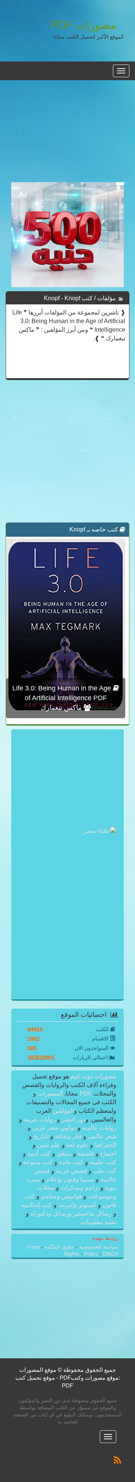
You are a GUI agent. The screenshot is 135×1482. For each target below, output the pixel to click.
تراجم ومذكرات (79, 1187)
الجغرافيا (104, 1145)
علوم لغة (77, 1145)
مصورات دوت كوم (92, 1076)
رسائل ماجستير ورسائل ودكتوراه (71, 1213)
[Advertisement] (67, 135)
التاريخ (41, 1136)
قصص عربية (71, 1171)
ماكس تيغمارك (62, 707)
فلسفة (86, 1153)
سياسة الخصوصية (98, 1247)
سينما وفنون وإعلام (70, 1179)
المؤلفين (62, 1111)
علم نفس (49, 1145)
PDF (86, 1093)
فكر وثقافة (68, 1136)
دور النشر (74, 1119)
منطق (64, 1153)
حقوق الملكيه (58, 1247)
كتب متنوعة (38, 1162)
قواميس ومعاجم (61, 1196)
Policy (91, 1254)
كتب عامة (71, 1162)
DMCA (110, 1254)
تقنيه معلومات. (98, 1222)
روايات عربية (39, 1119)
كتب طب (104, 1171)
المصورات (49, 1093)
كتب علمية (102, 1162)
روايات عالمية (98, 1127)
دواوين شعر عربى (54, 1127)
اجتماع (107, 1153)
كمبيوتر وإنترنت (77, 1205)
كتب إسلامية (37, 1205)
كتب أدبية (39, 1153)
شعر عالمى (101, 1136)
